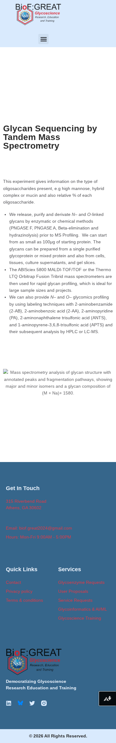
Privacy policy (19, 591)
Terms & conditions (24, 600)
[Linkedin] (8, 703)
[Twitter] (32, 703)
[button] (43, 39)
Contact (13, 582)
